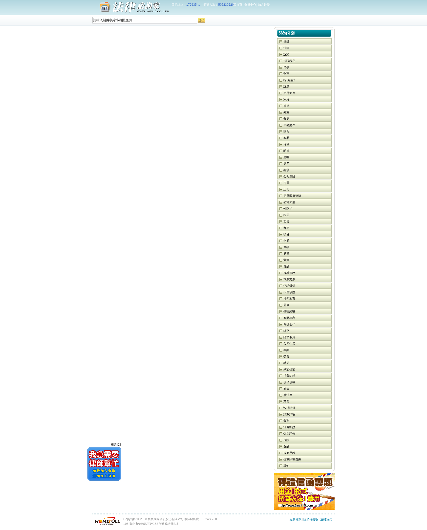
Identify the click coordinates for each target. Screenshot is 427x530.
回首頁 (237, 4)
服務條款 (295, 519)
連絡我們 (326, 519)
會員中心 (250, 4)
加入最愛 (264, 4)
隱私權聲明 (310, 519)
